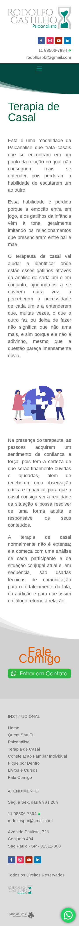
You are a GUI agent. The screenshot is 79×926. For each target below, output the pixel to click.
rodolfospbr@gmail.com (48, 57)
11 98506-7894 (53, 50)
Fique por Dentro (24, 763)
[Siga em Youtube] (58, 40)
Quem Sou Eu (21, 735)
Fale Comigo (20, 777)
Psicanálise (19, 742)
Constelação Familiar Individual (37, 756)
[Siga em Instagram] (50, 40)
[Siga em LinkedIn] (67, 40)
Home (13, 728)
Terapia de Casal (24, 749)
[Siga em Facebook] (41, 40)
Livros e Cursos (23, 770)
